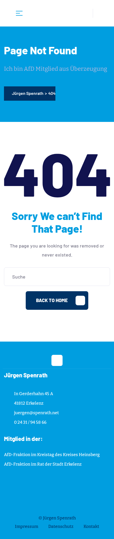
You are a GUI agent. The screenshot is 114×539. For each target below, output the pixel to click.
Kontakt (91, 526)
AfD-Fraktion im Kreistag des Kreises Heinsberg (52, 454)
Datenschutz (60, 526)
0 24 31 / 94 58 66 (30, 422)
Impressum (26, 526)
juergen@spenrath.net (36, 412)
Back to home (52, 300)
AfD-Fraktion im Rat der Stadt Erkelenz (43, 464)
